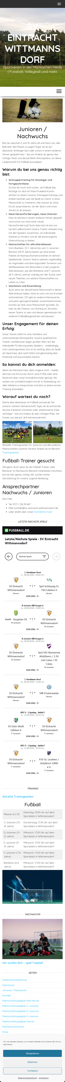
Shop (5, 1031)
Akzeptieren (32, 1053)
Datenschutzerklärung (27, 1078)
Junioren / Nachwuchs (14, 990)
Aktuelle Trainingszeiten (17, 796)
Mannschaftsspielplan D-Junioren (20, 1011)
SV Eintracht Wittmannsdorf (32, 42)
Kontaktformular (43, 511)
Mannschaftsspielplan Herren (18, 1021)
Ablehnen (32, 1062)
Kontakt (6, 995)
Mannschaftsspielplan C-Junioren (20, 1005)
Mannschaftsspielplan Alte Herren (20, 1000)
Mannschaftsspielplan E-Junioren (20, 1016)
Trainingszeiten (10, 452)
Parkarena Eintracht (13, 1026)
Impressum (44, 1078)
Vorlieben (32, 1070)
